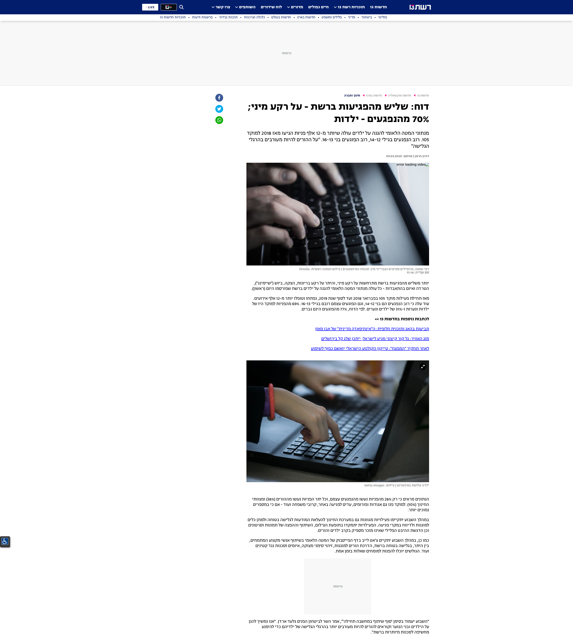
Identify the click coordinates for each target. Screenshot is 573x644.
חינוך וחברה (352, 96)
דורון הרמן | (421, 156)
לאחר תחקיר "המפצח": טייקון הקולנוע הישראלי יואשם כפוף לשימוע (370, 348)
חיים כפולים (318, 7)
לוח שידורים (271, 7)
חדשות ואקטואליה (399, 96)
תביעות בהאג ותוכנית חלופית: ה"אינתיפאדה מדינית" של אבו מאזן (372, 329)
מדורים (297, 7)
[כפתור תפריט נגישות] (5, 541)
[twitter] (219, 109)
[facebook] (219, 98)
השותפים (247, 7)
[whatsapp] (219, 120)
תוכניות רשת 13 (351, 7)
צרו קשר (223, 7)
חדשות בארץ (374, 96)
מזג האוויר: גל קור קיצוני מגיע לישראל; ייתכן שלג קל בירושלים (375, 339)
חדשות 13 (378, 7)
